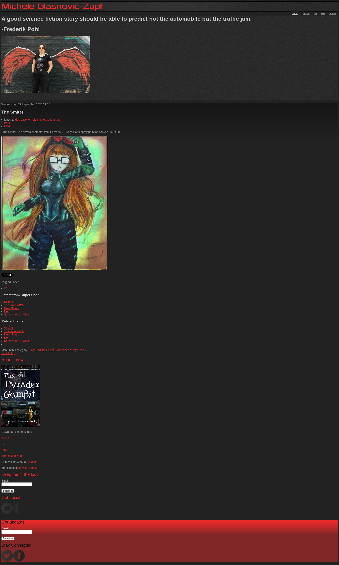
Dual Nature (11, 308)
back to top (8, 353)
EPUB (5, 437)
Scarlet (8, 301)
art (5, 288)
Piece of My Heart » (74, 350)
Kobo (4, 449)
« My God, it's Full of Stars (45, 350)
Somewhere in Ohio (16, 314)
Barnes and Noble (12, 455)
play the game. (27, 467)
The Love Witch (14, 305)
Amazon (31, 461)
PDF (4, 443)
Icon (6, 311)
